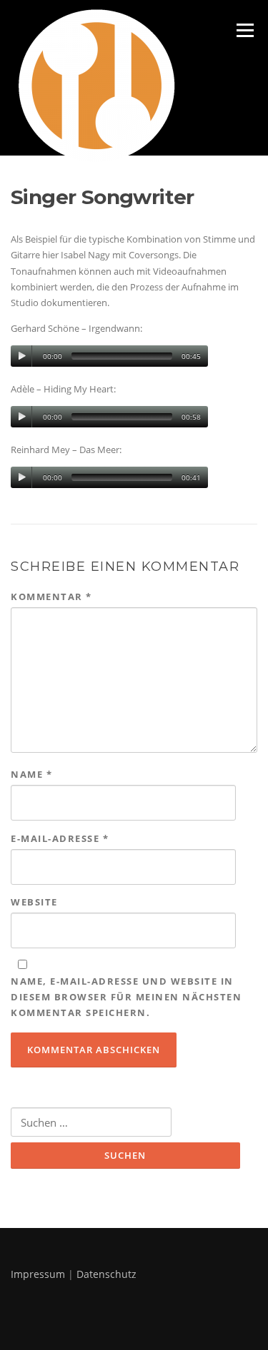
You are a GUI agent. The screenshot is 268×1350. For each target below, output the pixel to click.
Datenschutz (106, 1274)
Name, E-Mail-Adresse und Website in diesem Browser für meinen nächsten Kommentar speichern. (126, 997)
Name (31, 774)
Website (34, 901)
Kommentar (51, 596)
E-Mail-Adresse (60, 838)
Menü (244, 30)
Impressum (38, 1274)
